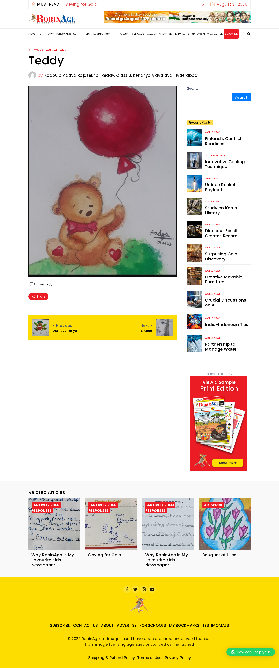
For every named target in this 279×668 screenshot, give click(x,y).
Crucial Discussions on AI (225, 302)
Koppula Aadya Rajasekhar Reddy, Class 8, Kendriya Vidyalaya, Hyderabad (121, 75)
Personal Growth (68, 33)
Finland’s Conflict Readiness (223, 141)
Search (194, 88)
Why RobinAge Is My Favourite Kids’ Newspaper (52, 560)
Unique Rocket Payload (220, 187)
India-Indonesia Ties (226, 324)
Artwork (35, 50)
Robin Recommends (96, 33)
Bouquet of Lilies (219, 555)
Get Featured (177, 33)
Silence (146, 331)
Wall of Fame (155, 33)
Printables (120, 33)
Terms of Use (149, 657)
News (31, 33)
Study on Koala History (221, 210)
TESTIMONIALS (216, 625)
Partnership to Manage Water (221, 346)
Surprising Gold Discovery (221, 256)
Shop (191, 33)
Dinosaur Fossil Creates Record (221, 233)
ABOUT (107, 625)
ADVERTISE (126, 625)
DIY (50, 33)
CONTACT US (85, 625)
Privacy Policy (178, 657)
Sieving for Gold (81, 4)
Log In (201, 33)
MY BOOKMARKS (184, 625)
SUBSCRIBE (231, 33)
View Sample (215, 33)
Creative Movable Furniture (223, 279)
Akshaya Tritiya (65, 331)
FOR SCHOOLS (153, 625)
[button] (194, 4)
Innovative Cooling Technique (225, 164)
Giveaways (138, 33)
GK (41, 33)
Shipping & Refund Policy (111, 657)
